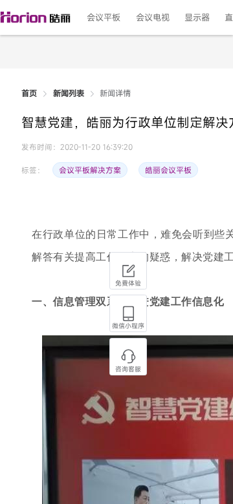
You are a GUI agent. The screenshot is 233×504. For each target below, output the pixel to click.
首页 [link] (29, 94)
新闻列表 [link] (68, 94)
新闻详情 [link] (115, 94)
